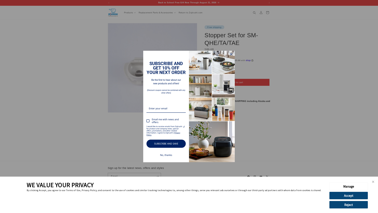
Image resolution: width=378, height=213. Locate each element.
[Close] (231, 54)
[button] (373, 182)
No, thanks (166, 155)
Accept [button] (348, 195)
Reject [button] (348, 205)
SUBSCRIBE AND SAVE (166, 143)
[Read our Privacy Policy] (184, 127)
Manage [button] (348, 186)
